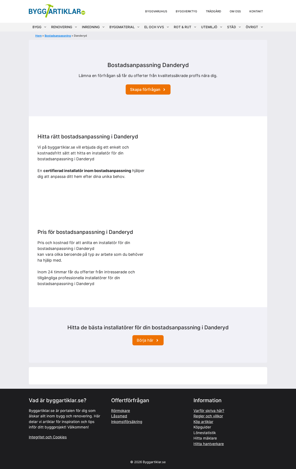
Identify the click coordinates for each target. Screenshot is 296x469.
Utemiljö (209, 27)
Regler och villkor (208, 416)
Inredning (91, 27)
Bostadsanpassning (58, 35)
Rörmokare (120, 410)
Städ (231, 27)
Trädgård (213, 11)
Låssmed (119, 416)
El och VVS (154, 27)
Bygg (37, 27)
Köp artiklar (203, 422)
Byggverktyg (186, 11)
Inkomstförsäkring (126, 422)
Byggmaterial (122, 27)
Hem (38, 35)
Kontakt (256, 11)
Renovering (61, 27)
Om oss (235, 11)
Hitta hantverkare (209, 444)
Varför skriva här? (209, 410)
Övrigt (252, 27)
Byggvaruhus (156, 11)
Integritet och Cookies (48, 437)
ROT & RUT (182, 27)
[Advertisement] (205, 164)
